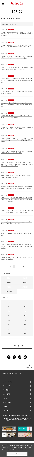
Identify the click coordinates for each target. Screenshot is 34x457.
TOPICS (11, 373)
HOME (4, 373)
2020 (9, 302)
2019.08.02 (16, 233)
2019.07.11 (16, 257)
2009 (25, 324)
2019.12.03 (17, 67)
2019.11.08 (16, 79)
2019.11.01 (16, 91)
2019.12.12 (17, 32)
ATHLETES (25, 287)
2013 (25, 315)
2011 (25, 320)
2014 (9, 315)
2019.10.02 (16, 151)
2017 (25, 306)
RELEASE (25, 278)
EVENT (25, 282)
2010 (9, 324)
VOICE (9, 287)
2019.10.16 (16, 115)
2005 (25, 333)
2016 (9, 311)
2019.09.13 (16, 198)
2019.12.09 (17, 44)
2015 (25, 311)
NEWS (8, 278)
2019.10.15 (17, 126)
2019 (25, 302)
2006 (9, 333)
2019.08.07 (16, 221)
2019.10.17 (16, 103)
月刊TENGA (9, 291)
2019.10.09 (17, 138)
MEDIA (9, 282)
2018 (9, 306)
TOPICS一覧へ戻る (17, 346)
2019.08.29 (17, 210)
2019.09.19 (16, 175)
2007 (25, 329)
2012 (9, 320)
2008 (9, 329)
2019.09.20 (17, 163)
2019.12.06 (16, 56)
